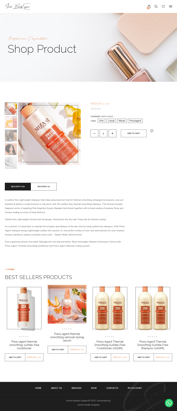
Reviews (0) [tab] (44, 187)
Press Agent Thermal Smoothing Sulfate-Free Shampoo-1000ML (152, 345)
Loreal (111, 120)
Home (38, 388)
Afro (101, 120)
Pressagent (135, 120)
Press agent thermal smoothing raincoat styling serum (67, 337)
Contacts (112, 388)
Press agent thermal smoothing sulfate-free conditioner (24, 345)
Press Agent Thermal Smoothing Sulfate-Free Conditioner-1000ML (109, 345)
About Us (56, 388)
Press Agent (107, 116)
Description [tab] (18, 187)
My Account (135, 388)
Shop (94, 388)
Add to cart (133, 133)
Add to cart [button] (15, 357)
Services (76, 388)
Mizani (122, 120)
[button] (169, 403)
